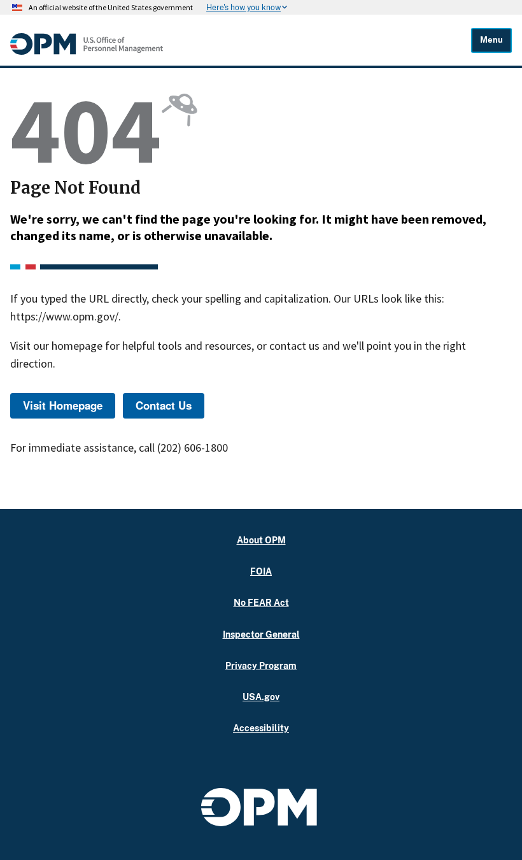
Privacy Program (261, 665)
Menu (491, 40)
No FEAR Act (261, 602)
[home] (86, 52)
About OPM (261, 539)
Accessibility (261, 727)
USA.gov (261, 696)
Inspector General (261, 634)
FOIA (261, 571)
